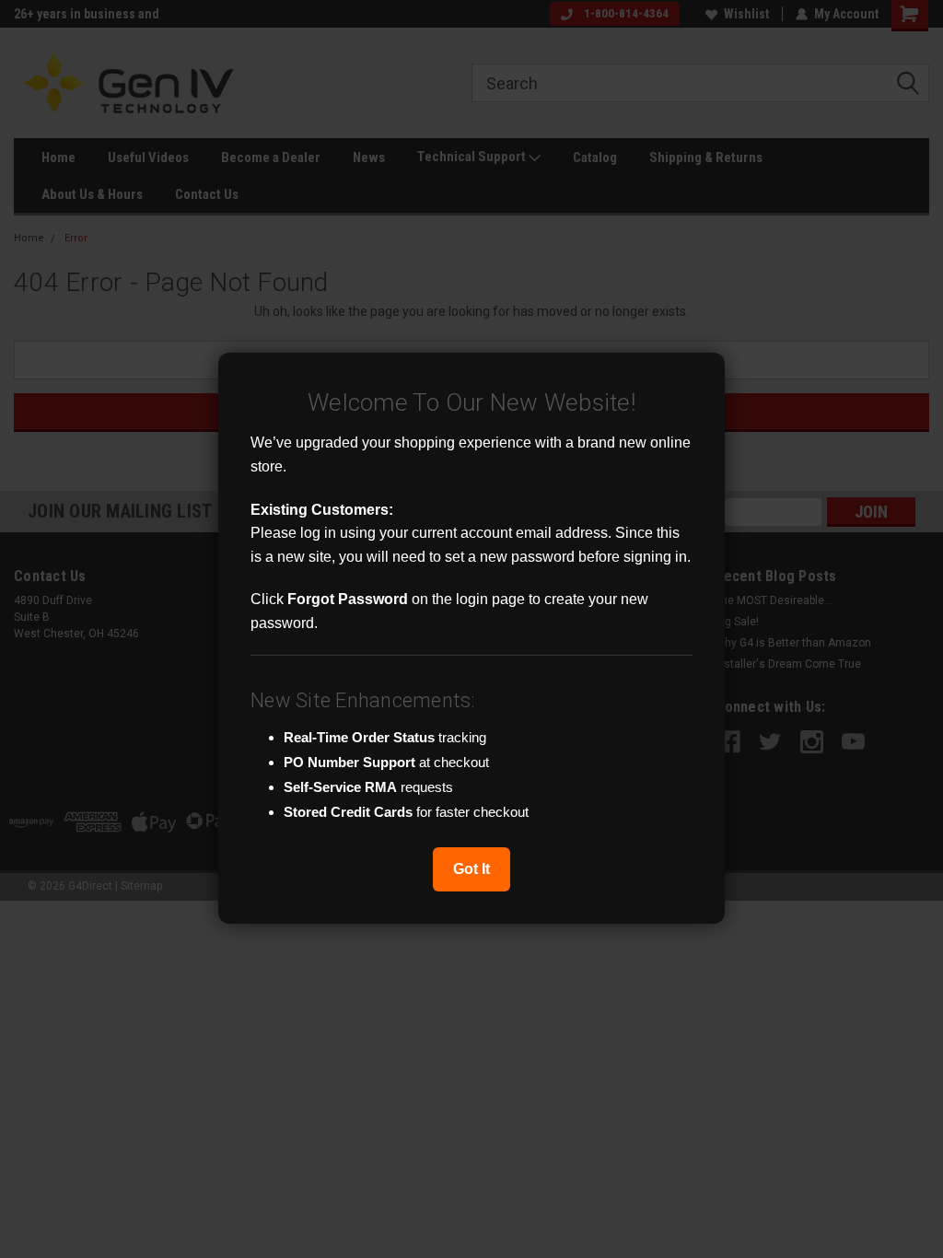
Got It (471, 869)
